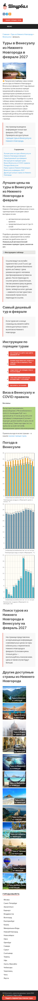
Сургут (6, 950)
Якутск (6, 978)
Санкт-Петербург (10, 903)
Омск (6, 939)
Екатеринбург (9, 921)
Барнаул (7, 910)
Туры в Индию (20, 732)
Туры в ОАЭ (20, 800)
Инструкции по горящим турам (15, 161)
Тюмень (7, 957)
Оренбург (7, 942)
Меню (9, 26)
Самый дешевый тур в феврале (15, 158)
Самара (7, 946)
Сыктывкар (8, 953)
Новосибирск (9, 935)
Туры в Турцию (19, 868)
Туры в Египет (20, 715)
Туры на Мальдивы (17, 783)
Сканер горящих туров (13, 20)
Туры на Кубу (20, 749)
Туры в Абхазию (19, 698)
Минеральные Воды (11, 928)
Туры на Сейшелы (18, 834)
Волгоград (8, 917)
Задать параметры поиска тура (19, 998)
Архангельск (8, 907)
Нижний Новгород (11, 932)
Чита (5, 975)
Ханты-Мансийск (10, 964)
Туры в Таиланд (19, 851)
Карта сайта (18, 995)
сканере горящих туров (17, 436)
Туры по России (19, 817)
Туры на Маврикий (18, 766)
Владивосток (9, 914)
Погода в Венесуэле (11, 165)
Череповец (8, 971)
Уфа (5, 960)
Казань (6, 925)
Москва (7, 900)
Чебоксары (8, 967)
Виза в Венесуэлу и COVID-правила (17, 163)
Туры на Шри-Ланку (17, 885)
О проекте (8, 995)
